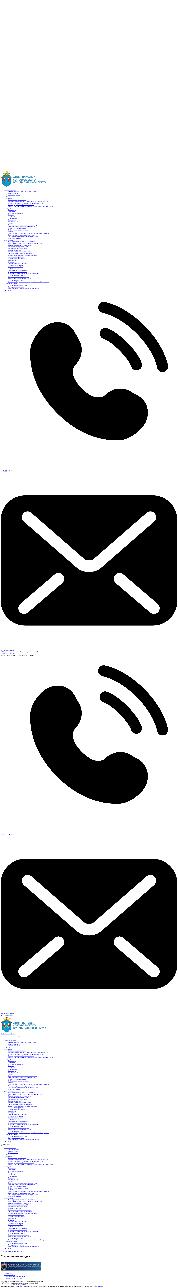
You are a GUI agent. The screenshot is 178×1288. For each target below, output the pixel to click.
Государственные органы (16, 287)
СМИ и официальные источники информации (23, 236)
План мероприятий (14, 193)
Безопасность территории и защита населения (22, 255)
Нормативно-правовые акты (17, 200)
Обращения (11, 223)
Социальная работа (14, 268)
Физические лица (13, 1149)
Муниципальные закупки (16, 280)
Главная (3, 1251)
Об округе (7, 208)
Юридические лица (14, 1151)
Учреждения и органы (11, 283)
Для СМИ (7, 1273)
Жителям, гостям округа (16, 213)
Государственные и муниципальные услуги (22, 191)
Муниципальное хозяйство (16, 258)
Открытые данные (14, 195)
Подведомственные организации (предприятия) (23, 288)
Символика (11, 216)
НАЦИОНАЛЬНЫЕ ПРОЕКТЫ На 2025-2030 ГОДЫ (25, 243)
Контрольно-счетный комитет (17, 228)
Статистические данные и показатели (20, 253)
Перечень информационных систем (19, 252)
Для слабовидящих (7, 1015)
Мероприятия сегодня (15, 1251)
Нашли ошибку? (9, 1275)
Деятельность (8, 240)
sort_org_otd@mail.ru (19, 1284)
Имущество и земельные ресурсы (18, 277)
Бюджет (10, 231)
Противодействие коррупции (17, 248)
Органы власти (13, 1153)
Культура (11, 262)
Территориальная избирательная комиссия (21, 226)
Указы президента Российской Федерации (21, 241)
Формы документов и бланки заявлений (21, 205)
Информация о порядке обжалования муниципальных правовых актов (30, 206)
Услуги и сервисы (10, 190)
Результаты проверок (14, 250)
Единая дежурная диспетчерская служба (21, 235)
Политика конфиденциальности (14, 1276)
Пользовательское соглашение (14, 1278)
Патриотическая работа (15, 267)
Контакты (7, 290)
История (11, 215)
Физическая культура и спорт (17, 263)
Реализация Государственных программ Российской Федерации (28, 282)
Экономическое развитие (16, 257)
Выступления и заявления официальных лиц (22, 225)
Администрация (13, 221)
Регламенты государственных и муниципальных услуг (25, 203)
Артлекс (100, 1286)
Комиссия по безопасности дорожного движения (23, 273)
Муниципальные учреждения (17, 285)
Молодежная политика (15, 265)
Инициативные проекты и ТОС (18, 247)
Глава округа (12, 220)
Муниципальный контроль (16, 275)
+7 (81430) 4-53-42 (6, 1284)
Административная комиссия (17, 272)
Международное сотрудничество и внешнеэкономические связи (28, 233)
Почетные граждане (14, 238)
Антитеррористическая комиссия (18, 270)
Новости (7, 196)
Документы (8, 198)
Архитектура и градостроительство (19, 278)
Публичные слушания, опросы (18, 230)
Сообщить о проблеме (8, 653)
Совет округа (12, 218)
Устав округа (12, 210)
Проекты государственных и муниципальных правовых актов (28, 201)
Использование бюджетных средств (19, 245)
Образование (12, 260)
